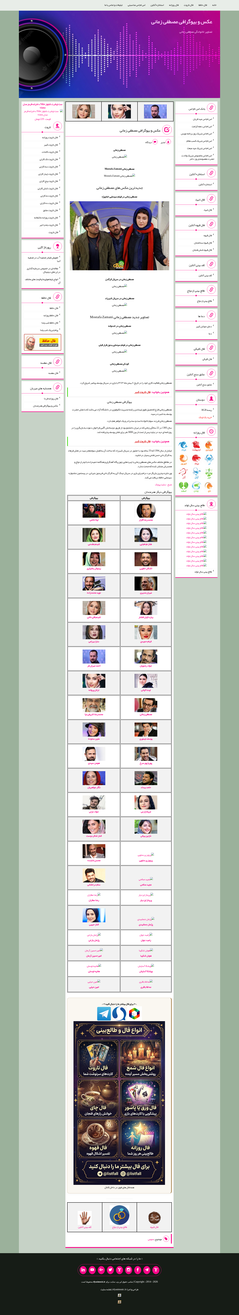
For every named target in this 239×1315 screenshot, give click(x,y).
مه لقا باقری (145, 986)
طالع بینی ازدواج (204, 300)
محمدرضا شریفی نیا (94, 714)
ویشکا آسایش (146, 971)
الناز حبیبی (94, 924)
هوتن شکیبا (146, 955)
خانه (214, 4)
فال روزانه (174, 4)
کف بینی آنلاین (205, 275)
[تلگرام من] (146, 1270)
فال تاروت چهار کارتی (48, 173)
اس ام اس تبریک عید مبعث (199, 148)
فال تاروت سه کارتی (48, 166)
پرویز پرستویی (146, 860)
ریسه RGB (207, 409)
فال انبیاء (207, 209)
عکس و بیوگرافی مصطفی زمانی (181, 21)
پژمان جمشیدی (146, 924)
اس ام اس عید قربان (202, 119)
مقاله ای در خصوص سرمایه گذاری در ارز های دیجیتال (44, 270)
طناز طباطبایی (146, 544)
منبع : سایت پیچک (163, 484)
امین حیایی (94, 986)
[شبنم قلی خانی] (83, 112)
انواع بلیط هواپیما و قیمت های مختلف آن (43, 281)
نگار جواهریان (93, 787)
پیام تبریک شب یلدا (49, 329)
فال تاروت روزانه (50, 137)
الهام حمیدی (146, 641)
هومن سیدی (94, 762)
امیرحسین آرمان (93, 955)
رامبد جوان (146, 940)
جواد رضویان (146, 665)
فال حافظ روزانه (51, 315)
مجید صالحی (146, 884)
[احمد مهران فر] (155, 112)
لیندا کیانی (146, 689)
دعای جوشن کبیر (204, 326)
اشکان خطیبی (146, 568)
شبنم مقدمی (94, 544)
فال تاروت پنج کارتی (48, 181)
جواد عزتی (94, 811)
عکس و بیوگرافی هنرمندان (45, 405)
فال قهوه (208, 235)
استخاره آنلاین (157, 4)
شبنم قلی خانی (94, 617)
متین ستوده (94, 738)
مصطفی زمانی (146, 714)
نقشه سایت (106, 1289)
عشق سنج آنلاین (204, 384)
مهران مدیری (146, 592)
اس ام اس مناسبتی (136, 4)
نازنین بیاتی (145, 835)
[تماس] (119, 1270)
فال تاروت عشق (50, 210)
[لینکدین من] (83, 1270)
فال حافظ (203, 4)
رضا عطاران (94, 900)
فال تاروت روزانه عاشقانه (46, 217)
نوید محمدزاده (94, 592)
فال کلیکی (207, 359)
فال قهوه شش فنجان (202, 249)
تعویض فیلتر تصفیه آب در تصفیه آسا (44, 259)
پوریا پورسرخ (146, 762)
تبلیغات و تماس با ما (113, 4)
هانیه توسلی (94, 971)
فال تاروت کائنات (50, 151)
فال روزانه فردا (51, 398)
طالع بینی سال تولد (203, 571)
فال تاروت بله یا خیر (49, 224)
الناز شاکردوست (94, 835)
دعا (210, 333)
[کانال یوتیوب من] (92, 1270)
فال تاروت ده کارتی (49, 202)
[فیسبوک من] (137, 1270)
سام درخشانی (93, 884)
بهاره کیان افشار (146, 617)
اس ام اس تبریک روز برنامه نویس (196, 133)
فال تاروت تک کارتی (49, 159)
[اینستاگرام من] (128, 1270)
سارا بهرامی (94, 641)
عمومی (151, 1239)
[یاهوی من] (155, 1270)
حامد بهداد (146, 787)
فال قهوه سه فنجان (203, 242)
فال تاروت (188, 4)
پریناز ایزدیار (146, 900)
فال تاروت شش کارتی (48, 188)
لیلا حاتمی (94, 519)
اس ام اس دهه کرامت (202, 126)
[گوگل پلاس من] (101, 1270)
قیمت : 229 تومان (42, 111)
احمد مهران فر (93, 665)
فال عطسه (53, 373)
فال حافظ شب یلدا (49, 322)
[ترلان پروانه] (119, 112)
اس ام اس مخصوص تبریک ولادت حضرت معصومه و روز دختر (197, 157)
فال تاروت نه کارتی (49, 195)
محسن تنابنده (93, 860)
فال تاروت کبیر (51, 144)
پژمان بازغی (94, 940)
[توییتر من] (110, 1270)
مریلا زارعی (146, 811)
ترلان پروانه (94, 689)
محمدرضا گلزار (146, 519)
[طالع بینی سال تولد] (196, 541)
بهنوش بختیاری (94, 568)
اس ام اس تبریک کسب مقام (199, 140)
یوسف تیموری (145, 738)
